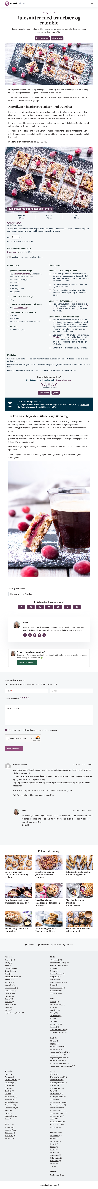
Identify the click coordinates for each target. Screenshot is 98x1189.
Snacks (54, 985)
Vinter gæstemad (57, 1124)
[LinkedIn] (49, 607)
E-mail (55, 691)
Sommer (54, 1099)
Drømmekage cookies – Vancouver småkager (46, 930)
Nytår (8, 1110)
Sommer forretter (57, 1108)
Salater (9, 999)
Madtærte (10, 985)
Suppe (8, 1007)
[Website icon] (30, 635)
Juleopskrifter (11, 1102)
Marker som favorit (27, 662)
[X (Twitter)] (31, 607)
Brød (8, 965)
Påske (8, 1113)
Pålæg (54, 1013)
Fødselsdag (10, 1083)
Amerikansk (56, 1136)
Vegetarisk (56, 1049)
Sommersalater (57, 1116)
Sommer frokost (57, 1110)
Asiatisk (54, 1138)
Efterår (54, 1074)
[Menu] (92, 4)
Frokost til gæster (12, 1080)
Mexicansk (55, 1161)
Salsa (53, 1018)
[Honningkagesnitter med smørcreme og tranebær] (18, 890)
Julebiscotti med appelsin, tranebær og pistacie (78, 873)
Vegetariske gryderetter (14, 1013)
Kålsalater (10, 979)
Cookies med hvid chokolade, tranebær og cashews (16, 874)
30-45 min (10, 1133)
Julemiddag (10, 1099)
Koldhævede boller (13, 977)
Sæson (52, 1071)
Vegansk (54, 1044)
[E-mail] (67, 607)
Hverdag (10, 1094)
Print (57, 392)
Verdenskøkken (56, 1133)
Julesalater (10, 1105)
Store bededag (11, 1116)
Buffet (8, 1074)
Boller (8, 963)
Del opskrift (58, 38)
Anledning (9, 1071)
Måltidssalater (11, 988)
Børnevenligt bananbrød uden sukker (16, 930)
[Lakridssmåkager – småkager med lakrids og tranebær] (49, 890)
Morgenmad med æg (58, 982)
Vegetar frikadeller (58, 1046)
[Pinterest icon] (39, 635)
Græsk (54, 1147)
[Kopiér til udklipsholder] (77, 607)
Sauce (53, 1021)
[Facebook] (21, 607)
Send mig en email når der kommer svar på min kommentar (32, 730)
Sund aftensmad (57, 988)
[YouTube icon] (44, 635)
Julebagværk (11, 1096)
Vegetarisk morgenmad (59, 1063)
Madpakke (55, 977)
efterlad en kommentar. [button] (63, 380)
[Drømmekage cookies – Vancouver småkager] (49, 919)
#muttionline (25, 407)
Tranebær (27, 594)
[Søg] (86, 4)
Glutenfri (54, 1041)
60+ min (9, 1138)
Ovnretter (10, 993)
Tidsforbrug (9, 1124)
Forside (43, 13)
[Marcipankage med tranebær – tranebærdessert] (79, 890)
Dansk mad (55, 1141)
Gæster (9, 1091)
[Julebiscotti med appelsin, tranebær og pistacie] (79, 862)
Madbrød (9, 982)
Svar (90, 764)
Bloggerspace (52, 1185)
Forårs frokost (56, 1094)
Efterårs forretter (57, 1080)
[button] (8, 222)
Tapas (8, 1119)
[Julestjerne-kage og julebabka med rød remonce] (49, 862)
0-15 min (9, 1127)
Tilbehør (54, 1027)
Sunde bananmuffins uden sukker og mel (78, 930)
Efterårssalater (57, 1088)
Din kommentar (14, 708)
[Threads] (58, 607)
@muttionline (84, 405)
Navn (9, 691)
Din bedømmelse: (12, 698)
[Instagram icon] (34, 635)
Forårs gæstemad (58, 1096)
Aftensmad (56, 960)
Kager (55, 13)
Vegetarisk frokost (58, 1055)
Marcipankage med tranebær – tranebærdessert (75, 903)
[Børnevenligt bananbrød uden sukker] (18, 919)
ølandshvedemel (22, 274)
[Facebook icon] (25, 635)
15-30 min (10, 1130)
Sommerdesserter (58, 1105)
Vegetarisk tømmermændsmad (62, 1066)
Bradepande (12, 252)
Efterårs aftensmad (58, 1077)
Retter (52, 999)
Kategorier (9, 957)
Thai (53, 1166)
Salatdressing (56, 1016)
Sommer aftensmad (58, 1102)
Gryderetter (10, 971)
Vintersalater (56, 1127)
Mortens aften (11, 1108)
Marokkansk (55, 1155)
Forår (53, 1091)
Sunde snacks (56, 990)
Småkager (10, 1002)
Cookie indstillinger (57, 1175)
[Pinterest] (40, 607)
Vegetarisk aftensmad (60, 1052)
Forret (53, 1007)
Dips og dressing (57, 1004)
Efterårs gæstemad (58, 1083)
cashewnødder (20, 307)
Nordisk (54, 1163)
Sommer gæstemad (58, 1113)
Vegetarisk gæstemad (59, 1058)
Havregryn (14, 594)
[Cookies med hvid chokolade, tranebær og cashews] (18, 862)
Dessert (54, 1002)
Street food (10, 1004)
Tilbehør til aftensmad (59, 1030)
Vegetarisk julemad (58, 1060)
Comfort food (11, 968)
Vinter (54, 1119)
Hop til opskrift (43, 38)
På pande (9, 996)
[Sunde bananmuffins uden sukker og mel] (79, 919)
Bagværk (10, 960)
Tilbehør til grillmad (58, 1032)
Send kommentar (13, 749)
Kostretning (54, 1038)
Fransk (54, 1144)
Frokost (54, 971)
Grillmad (9, 1085)
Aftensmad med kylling (59, 963)
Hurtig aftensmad (57, 974)
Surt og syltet (56, 1024)
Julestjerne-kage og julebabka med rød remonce (44, 874)
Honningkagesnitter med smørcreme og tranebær (17, 901)
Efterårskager (56, 1085)
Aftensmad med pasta (59, 965)
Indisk (54, 1150)
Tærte (8, 1010)
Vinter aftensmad (57, 1122)
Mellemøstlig (56, 1158)
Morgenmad (56, 979)
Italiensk (54, 1152)
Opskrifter (49, 13)
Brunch (54, 968)
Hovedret (55, 1010)
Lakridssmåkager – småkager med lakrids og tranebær (47, 903)
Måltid (52, 957)
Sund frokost (56, 993)
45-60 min (10, 1136)
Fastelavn (9, 1077)
